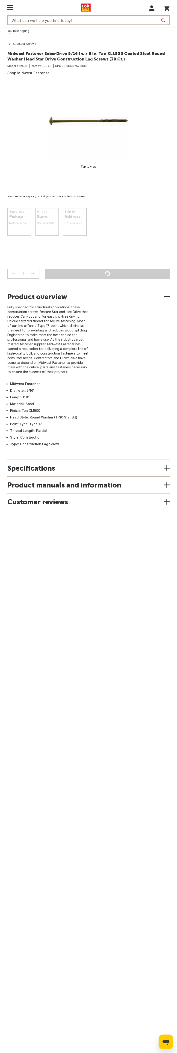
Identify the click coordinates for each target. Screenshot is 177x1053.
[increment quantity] (33, 273)
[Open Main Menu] (10, 7)
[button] (152, 8)
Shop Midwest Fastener (28, 73)
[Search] (163, 20)
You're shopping (18, 31)
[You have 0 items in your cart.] (167, 7)
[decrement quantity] (13, 273)
